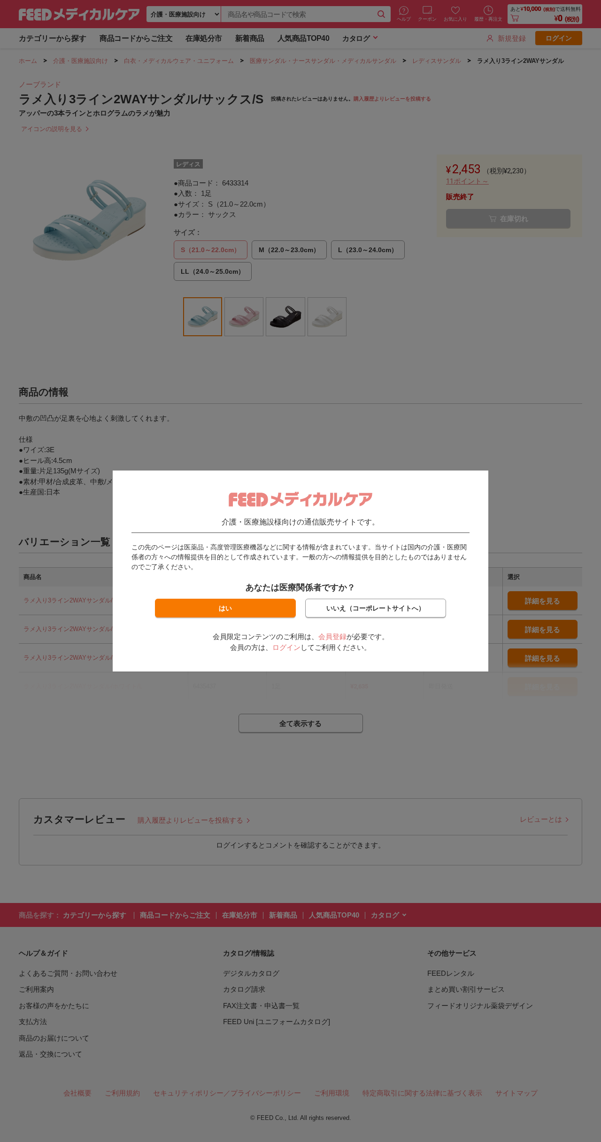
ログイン (286, 647)
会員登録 (332, 636)
